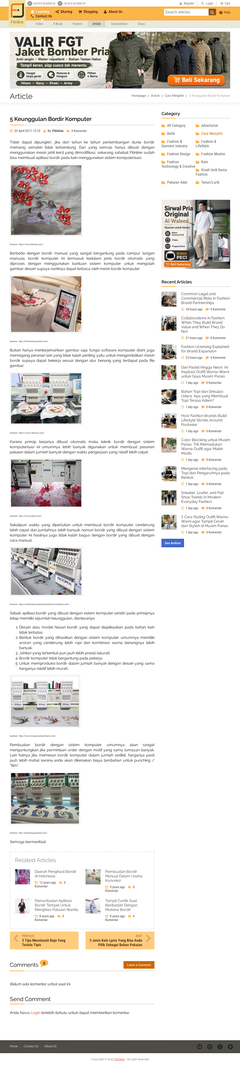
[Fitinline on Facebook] (220, 1046)
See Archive (173, 543)
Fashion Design (178, 154)
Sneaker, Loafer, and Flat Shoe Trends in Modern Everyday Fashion (202, 497)
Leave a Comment (139, 965)
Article (97, 24)
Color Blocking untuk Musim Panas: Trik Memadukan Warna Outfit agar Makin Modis (205, 446)
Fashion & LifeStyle (206, 143)
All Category (176, 125)
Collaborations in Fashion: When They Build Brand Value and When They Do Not (203, 325)
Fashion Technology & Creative (178, 164)
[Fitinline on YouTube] (200, 1046)
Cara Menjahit (174, 95)
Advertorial (209, 125)
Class (141, 24)
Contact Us (43, 16)
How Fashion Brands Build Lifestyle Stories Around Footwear (204, 420)
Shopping (90, 11)
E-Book (57, 24)
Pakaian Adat (176, 182)
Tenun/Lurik (209, 182)
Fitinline (119, 1059)
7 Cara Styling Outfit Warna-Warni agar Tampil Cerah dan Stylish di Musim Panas (205, 521)
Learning (42, 11)
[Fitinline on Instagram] (210, 1046)
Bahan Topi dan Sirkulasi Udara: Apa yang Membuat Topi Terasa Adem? (204, 396)
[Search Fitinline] (212, 12)
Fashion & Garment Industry (174, 143)
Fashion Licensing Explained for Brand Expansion (205, 348)
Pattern (77, 24)
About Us (115, 11)
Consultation (119, 24)
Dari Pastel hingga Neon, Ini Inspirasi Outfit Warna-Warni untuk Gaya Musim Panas (205, 371)
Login (35, 1012)
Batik (170, 133)
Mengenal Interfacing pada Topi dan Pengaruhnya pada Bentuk (205, 473)
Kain (204, 162)
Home (14, 1046)
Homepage (138, 95)
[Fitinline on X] (231, 1046)
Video (39, 24)
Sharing (66, 11)
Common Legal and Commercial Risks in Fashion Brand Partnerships (205, 298)
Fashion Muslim (212, 154)
